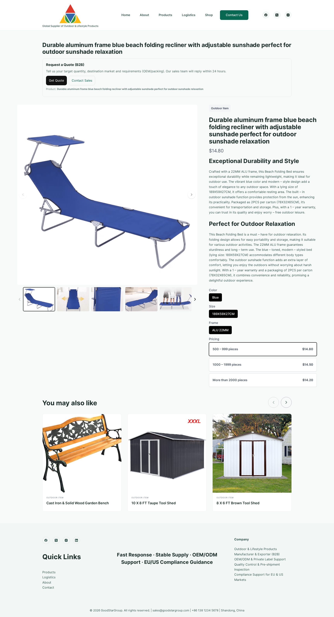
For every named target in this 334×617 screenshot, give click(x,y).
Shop (209, 15)
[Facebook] (266, 15)
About (144, 15)
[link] (286, 402)
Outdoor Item (220, 108)
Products (165, 15)
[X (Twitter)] (277, 15)
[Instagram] (288, 15)
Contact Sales (82, 80)
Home (125, 15)
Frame (213, 323)
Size (212, 306)
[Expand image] (192, 110)
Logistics (188, 15)
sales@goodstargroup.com (171, 610)
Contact (48, 587)
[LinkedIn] (76, 540)
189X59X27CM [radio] (223, 315)
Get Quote (56, 80)
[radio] (263, 349)
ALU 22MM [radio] (220, 331)
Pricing (214, 339)
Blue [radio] (215, 298)
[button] (191, 195)
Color (213, 290)
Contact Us (234, 15)
